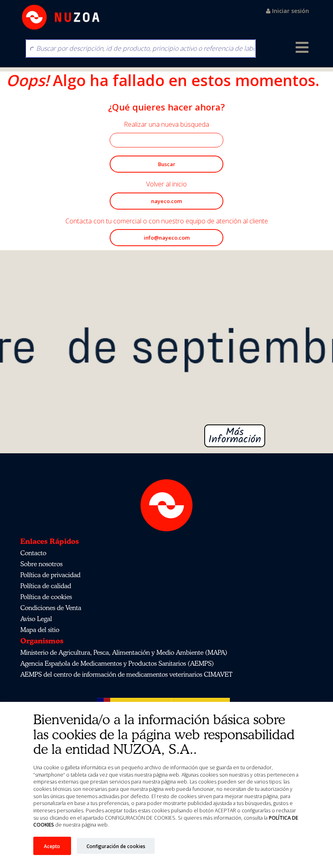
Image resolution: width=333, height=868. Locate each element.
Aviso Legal (36, 619)
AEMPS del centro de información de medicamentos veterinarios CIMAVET (126, 674)
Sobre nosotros (41, 564)
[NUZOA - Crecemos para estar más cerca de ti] (61, 17)
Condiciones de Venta (50, 608)
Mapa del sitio (39, 630)
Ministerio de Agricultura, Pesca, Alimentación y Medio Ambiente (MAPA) (123, 652)
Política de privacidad (50, 575)
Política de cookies (46, 597)
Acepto (52, 846)
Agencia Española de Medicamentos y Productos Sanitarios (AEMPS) (117, 663)
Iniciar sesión (289, 11)
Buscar (166, 164)
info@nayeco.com (167, 237)
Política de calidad (45, 586)
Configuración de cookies (115, 846)
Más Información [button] (166, 435)
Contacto (33, 553)
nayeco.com (166, 201)
